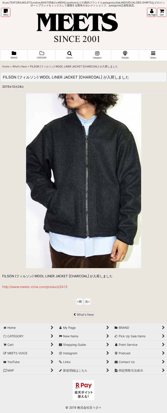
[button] (5, 12)
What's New (85, 314)
